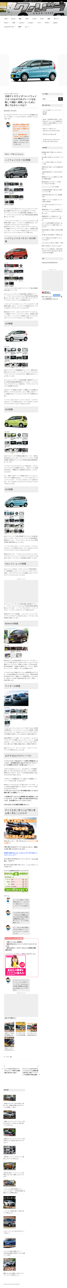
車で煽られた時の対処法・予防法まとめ (52, 234)
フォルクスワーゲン (9, 26)
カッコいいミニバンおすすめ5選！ (51, 186)
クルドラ (10, 8)
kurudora (15, 93)
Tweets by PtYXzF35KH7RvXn (49, 262)
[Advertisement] (33, 42)
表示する (21, 154)
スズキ (27, 18)
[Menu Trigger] (62, 2)
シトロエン (30, 22)
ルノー (27, 26)
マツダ (41, 18)
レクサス (21, 22)
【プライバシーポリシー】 (49, 134)
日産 (20, 18)
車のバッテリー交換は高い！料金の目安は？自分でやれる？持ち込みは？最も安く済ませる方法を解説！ (52, 250)
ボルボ (55, 22)
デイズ (7, 1056)
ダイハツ (56, 18)
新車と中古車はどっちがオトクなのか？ (52, 246)
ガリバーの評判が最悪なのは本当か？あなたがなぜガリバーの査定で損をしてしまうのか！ (52, 224)
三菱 (48, 18)
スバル (34, 18)
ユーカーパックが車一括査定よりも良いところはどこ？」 (21, 986)
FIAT (14, 22)
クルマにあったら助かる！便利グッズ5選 (52, 242)
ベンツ (39, 22)
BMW (19, 26)
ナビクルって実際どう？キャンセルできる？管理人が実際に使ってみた (21, 916)
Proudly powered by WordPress (11, 1284)
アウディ (47, 22)
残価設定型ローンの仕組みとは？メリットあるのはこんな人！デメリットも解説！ (52, 218)
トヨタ (5, 18)
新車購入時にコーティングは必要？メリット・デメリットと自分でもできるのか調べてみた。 (52, 211)
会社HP (44, 113)
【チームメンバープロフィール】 (51, 130)
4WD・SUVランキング (47, 296)
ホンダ (13, 18)
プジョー (6, 22)
